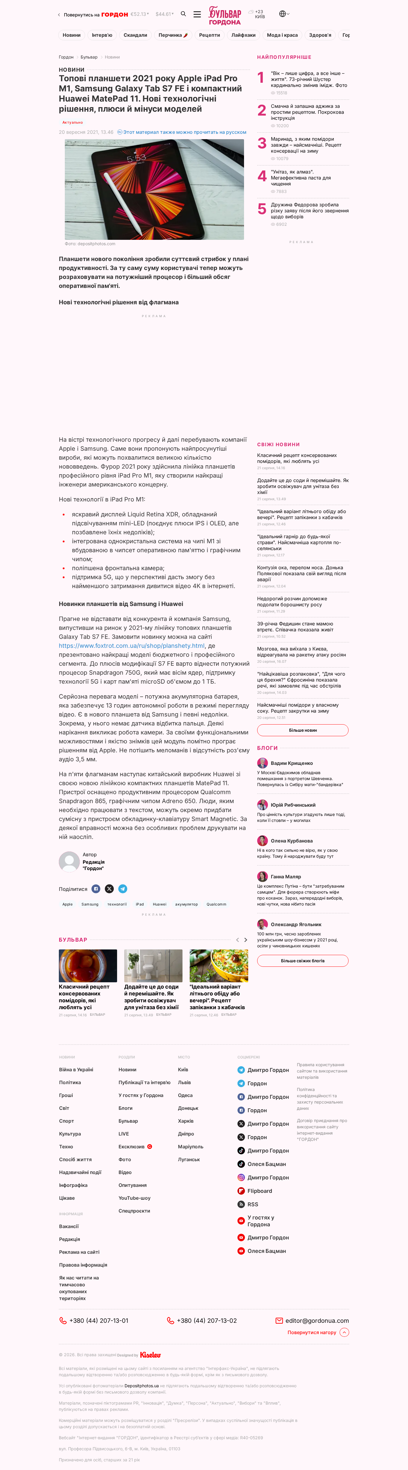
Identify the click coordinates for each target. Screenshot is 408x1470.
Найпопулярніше (284, 57)
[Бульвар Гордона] (224, 14)
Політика (70, 1082)
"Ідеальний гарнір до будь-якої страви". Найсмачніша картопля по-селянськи (299, 542)
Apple (67, 904)
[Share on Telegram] (122, 889)
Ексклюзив (132, 1147)
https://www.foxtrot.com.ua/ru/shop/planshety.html (132, 645)
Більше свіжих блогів (303, 960)
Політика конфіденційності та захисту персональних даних (320, 1099)
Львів (184, 1082)
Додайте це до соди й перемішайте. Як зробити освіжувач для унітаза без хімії (303, 486)
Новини (72, 35)
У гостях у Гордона (141, 1095)
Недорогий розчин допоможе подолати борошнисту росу (292, 601)
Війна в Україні (76, 1069)
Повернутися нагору (312, 1332)
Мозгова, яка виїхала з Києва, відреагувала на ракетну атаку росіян (302, 652)
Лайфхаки (243, 35)
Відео (125, 1172)
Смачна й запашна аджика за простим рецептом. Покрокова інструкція (307, 112)
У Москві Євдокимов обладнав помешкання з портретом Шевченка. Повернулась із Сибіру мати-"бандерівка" (301, 778)
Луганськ (189, 1159)
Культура (70, 1134)
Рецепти (209, 35)
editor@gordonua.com (317, 1320)
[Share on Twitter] (109, 889)
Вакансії (69, 1226)
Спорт (66, 1121)
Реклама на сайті (79, 1252)
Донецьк (188, 1108)
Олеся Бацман (267, 1164)
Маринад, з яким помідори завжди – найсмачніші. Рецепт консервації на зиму (306, 145)
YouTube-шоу (135, 1198)
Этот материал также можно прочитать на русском (184, 132)
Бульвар (89, 56)
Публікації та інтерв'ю (145, 1082)
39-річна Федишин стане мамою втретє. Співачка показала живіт (296, 627)
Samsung (90, 904)
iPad (140, 904)
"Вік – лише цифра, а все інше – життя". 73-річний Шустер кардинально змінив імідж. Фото (310, 79)
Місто (184, 1057)
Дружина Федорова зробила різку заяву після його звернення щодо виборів (310, 211)
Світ (64, 1108)
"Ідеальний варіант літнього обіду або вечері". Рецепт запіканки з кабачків (301, 514)
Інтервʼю (102, 35)
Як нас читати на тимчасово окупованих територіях (79, 1288)
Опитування (133, 1185)
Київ (183, 1069)
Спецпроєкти (134, 1211)
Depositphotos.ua (142, 1385)
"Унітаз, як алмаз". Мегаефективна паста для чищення (301, 178)
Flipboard (260, 1191)
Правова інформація (83, 1265)
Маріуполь (190, 1147)
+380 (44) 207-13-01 (98, 1320)
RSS (253, 1204)
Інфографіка (73, 1185)
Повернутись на (82, 15)
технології (117, 904)
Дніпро (186, 1134)
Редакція (69, 1239)
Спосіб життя (75, 1159)
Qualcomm (216, 904)
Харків (186, 1121)
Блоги (267, 748)
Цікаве (67, 1198)
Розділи (127, 1057)
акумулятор (186, 904)
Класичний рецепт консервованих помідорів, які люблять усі (297, 458)
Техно (66, 1147)
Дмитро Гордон (268, 1070)
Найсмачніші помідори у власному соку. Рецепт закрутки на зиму (298, 708)
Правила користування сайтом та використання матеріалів (322, 1071)
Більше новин (303, 730)
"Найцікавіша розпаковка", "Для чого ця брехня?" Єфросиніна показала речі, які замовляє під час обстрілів (301, 680)
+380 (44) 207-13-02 (207, 1320)
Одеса (185, 1095)
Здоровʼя (320, 35)
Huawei (160, 904)
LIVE (124, 1134)
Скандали (135, 35)
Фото (125, 1159)
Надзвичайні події (80, 1172)
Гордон (66, 56)
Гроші (66, 1095)
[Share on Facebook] (95, 889)
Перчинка (171, 35)
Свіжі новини (278, 444)
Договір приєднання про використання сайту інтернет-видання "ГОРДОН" (322, 1130)
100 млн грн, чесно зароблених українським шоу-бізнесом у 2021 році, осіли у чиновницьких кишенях (297, 939)
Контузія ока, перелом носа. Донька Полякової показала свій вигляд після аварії (301, 573)
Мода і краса (282, 35)
